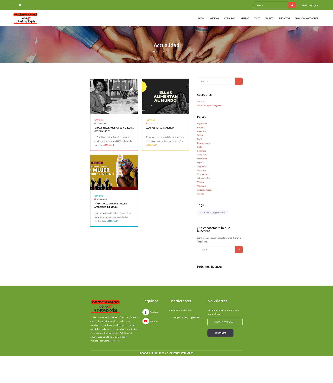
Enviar (239, 249)
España (200, 162)
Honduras (201, 170)
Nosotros (214, 18)
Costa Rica (202, 154)
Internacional (203, 174)
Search (292, 5)
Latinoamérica (203, 178)
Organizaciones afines (306, 18)
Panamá (200, 193)
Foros (257, 18)
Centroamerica (203, 143)
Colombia (201, 150)
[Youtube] (20, 5)
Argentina (201, 131)
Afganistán (202, 123)
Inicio (201, 18)
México (200, 182)
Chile (199, 147)
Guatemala (202, 166)
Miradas (245, 18)
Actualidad (229, 18)
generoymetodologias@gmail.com (186, 317)
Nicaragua (201, 186)
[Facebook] (14, 5)
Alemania (201, 127)
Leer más (108, 145)
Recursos (269, 18)
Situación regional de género (209, 105)
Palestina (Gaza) (204, 190)
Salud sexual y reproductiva (212, 212)
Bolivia (200, 135)
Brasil (199, 139)
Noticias (200, 101)
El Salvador (202, 158)
